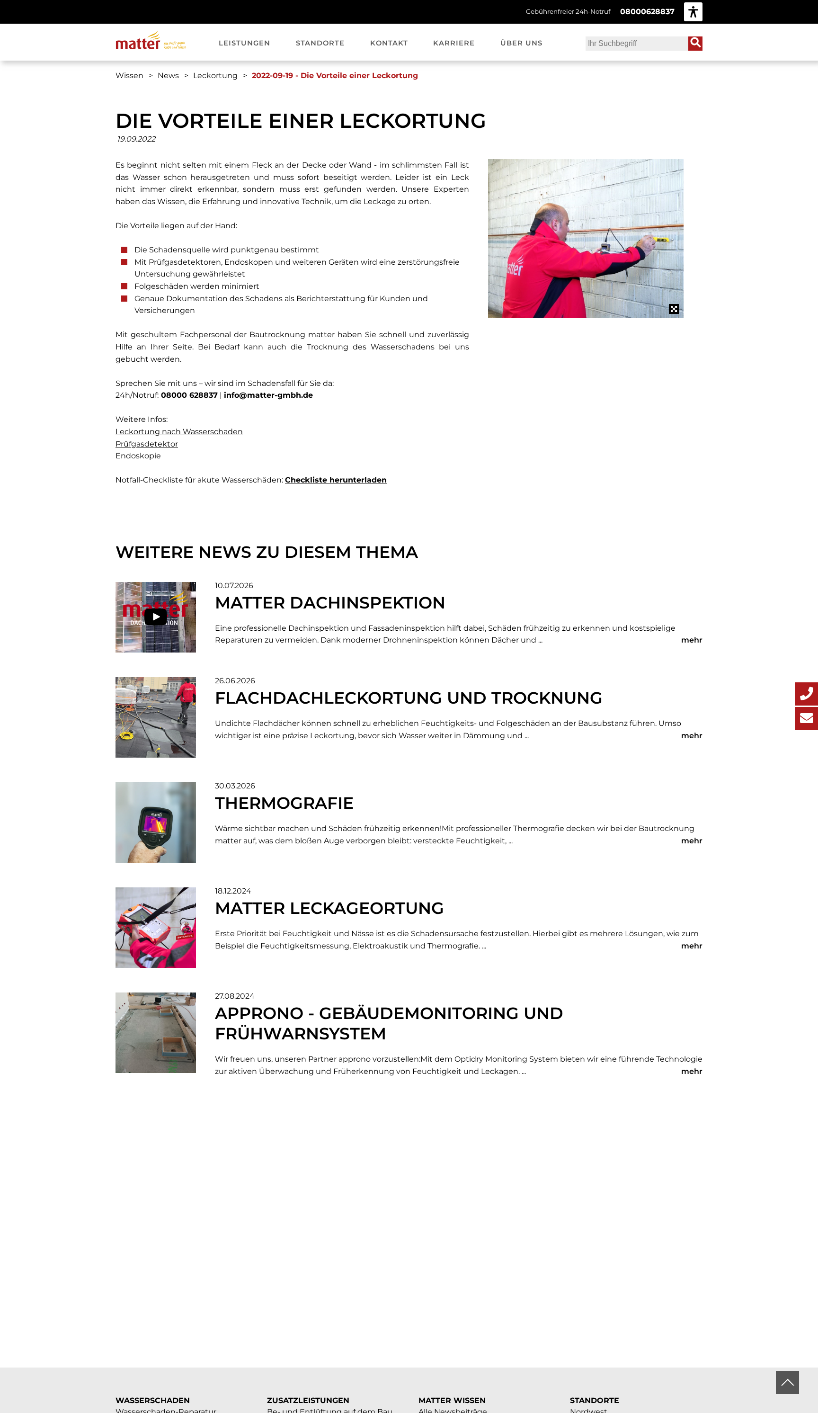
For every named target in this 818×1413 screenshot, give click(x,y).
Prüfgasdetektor (147, 443)
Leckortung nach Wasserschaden (179, 431)
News (168, 75)
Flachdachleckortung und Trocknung (409, 698)
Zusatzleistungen (308, 1400)
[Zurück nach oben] (787, 1382)
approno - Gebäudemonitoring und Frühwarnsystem (389, 1023)
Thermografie (284, 803)
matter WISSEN (452, 1400)
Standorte (594, 1400)
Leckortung (215, 75)
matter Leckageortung (329, 908)
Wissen (129, 75)
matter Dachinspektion (330, 602)
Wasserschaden (153, 1400)
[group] (693, 11)
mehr (691, 639)
